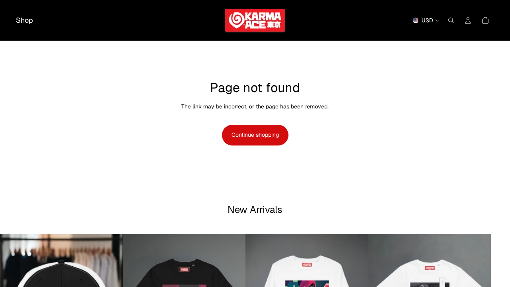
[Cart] (485, 20)
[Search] (451, 20)
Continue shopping (255, 134)
